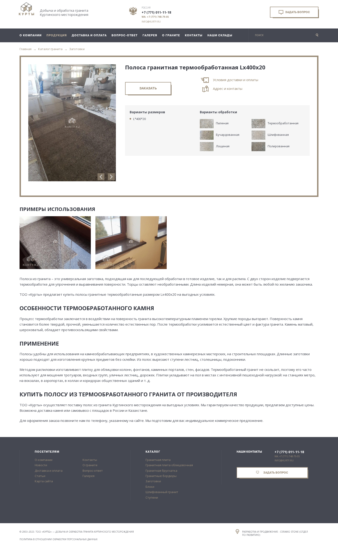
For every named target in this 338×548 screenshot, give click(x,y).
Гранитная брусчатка (161, 470)
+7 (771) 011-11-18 (156, 12)
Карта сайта (44, 481)
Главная (26, 49)
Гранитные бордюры (161, 476)
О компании (43, 460)
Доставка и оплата (49, 470)
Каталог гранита (50, 49)
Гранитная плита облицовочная (169, 465)
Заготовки (77, 49)
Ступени (152, 497)
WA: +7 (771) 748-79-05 (155, 16)
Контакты (90, 460)
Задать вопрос (297, 12)
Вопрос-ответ (93, 470)
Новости (41, 465)
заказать (148, 88)
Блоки (150, 487)
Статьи (40, 476)
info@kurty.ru (151, 21)
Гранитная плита (158, 460)
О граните (90, 465)
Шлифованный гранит (162, 492)
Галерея (89, 476)
